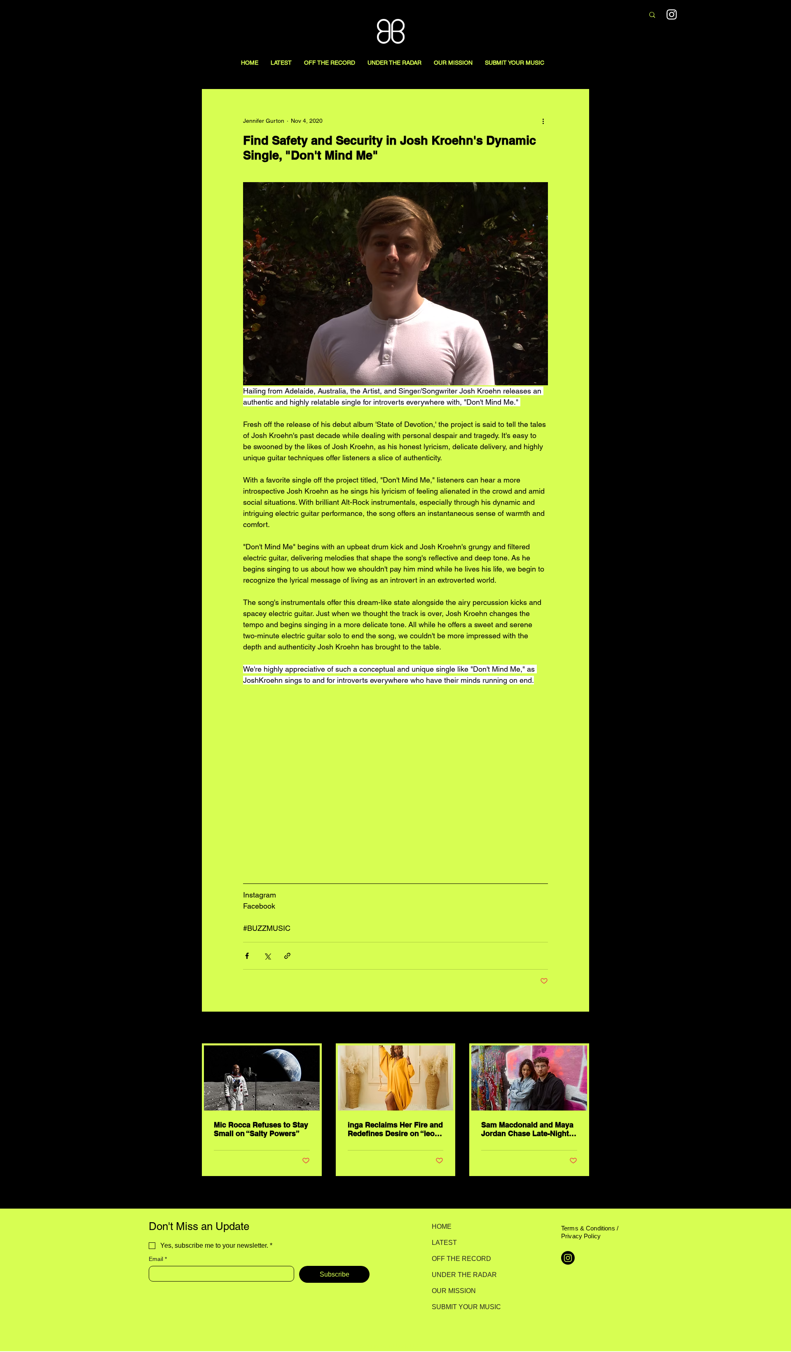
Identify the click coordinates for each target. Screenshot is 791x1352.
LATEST (444, 1242)
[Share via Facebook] (247, 956)
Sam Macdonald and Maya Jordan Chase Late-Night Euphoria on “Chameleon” (527, 1129)
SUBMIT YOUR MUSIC (461, 1306)
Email (158, 1259)
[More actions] (543, 121)
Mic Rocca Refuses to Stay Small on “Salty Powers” (261, 1129)
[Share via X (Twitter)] (267, 956)
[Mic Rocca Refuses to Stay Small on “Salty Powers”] (262, 1078)
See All (580, 1028)
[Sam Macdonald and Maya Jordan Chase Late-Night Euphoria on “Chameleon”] (529, 1078)
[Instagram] (672, 14)
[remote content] (396, 787)
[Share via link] (287, 956)
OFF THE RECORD (461, 1258)
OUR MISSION (454, 1290)
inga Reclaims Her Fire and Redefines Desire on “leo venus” (395, 1129)
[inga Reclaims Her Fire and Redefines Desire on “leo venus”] (396, 1078)
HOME (442, 1226)
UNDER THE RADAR (461, 1274)
